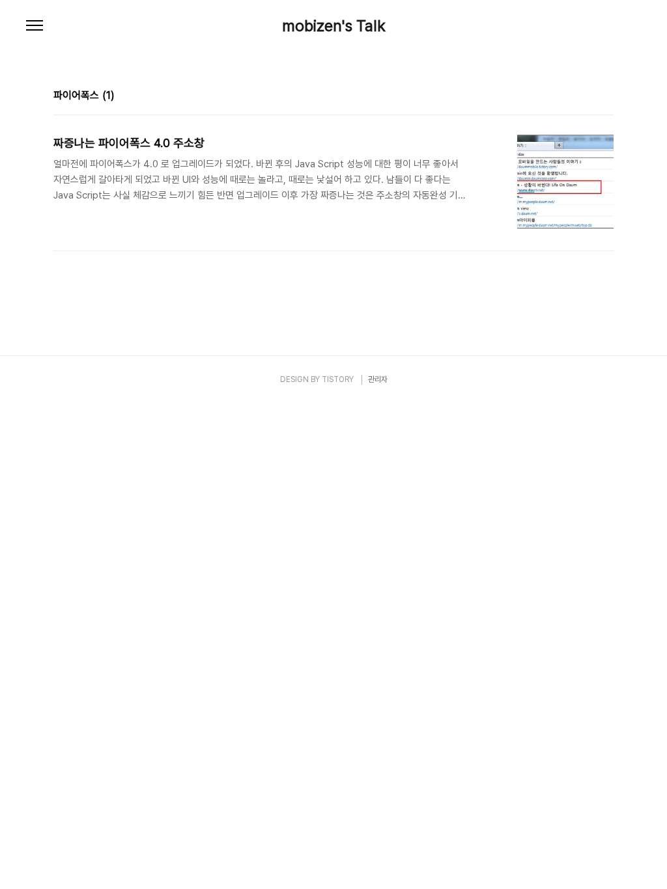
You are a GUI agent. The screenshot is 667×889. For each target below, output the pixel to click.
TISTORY (338, 379)
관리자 (378, 379)
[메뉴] (34, 26)
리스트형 (606, 97)
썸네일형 (587, 97)
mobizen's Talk (334, 26)
